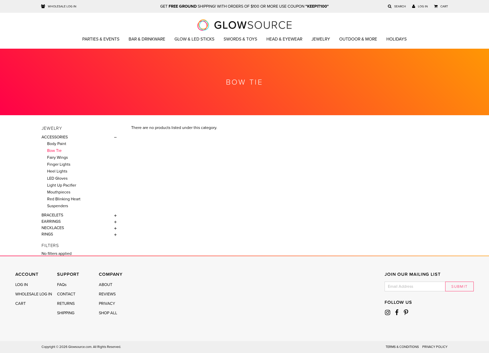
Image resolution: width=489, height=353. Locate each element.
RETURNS (66, 303)
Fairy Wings (57, 157)
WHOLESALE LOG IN (33, 294)
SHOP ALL (108, 313)
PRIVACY (107, 303)
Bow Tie (54, 150)
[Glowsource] (244, 25)
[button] (114, 137)
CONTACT (66, 294)
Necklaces (53, 227)
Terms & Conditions (402, 347)
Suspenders (57, 205)
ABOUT (105, 284)
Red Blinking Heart (63, 199)
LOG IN (21, 284)
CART (20, 303)
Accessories (55, 137)
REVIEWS (107, 294)
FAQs (61, 284)
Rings (47, 234)
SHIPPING (65, 313)
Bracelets (52, 215)
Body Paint (56, 143)
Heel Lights (57, 171)
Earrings (51, 221)
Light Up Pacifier (61, 185)
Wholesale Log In (61, 6)
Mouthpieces (58, 192)
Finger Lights (58, 164)
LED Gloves (57, 178)
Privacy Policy (434, 347)
